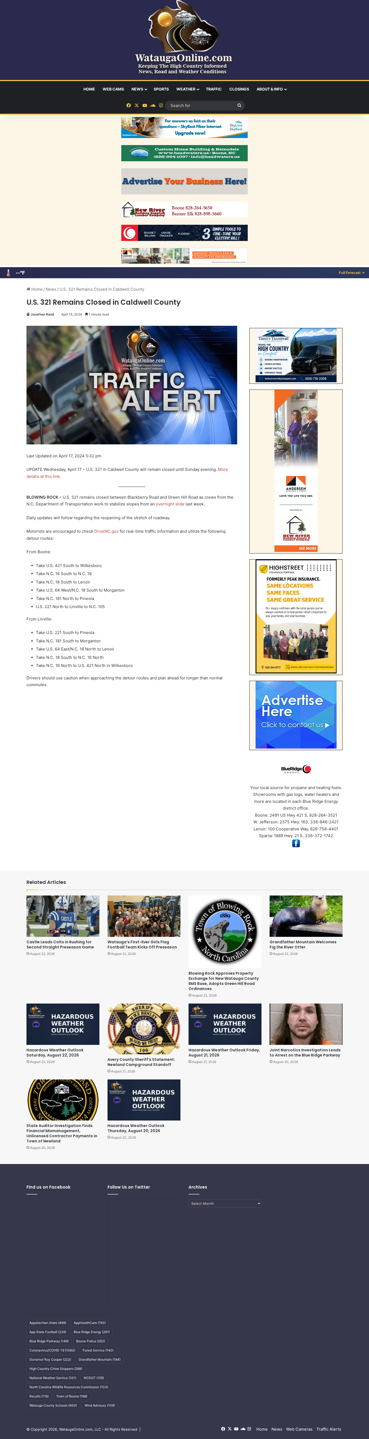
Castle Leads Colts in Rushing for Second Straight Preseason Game (60, 944)
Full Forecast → (352, 272)
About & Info (270, 89)
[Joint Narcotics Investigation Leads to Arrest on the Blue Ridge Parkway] (306, 1024)
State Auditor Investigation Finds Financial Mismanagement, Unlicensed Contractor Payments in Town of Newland (61, 1133)
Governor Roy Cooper (50, 1359)
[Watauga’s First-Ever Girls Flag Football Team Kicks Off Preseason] (144, 916)
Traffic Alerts (328, 1429)
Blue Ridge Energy (92, 1332)
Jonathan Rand (42, 314)
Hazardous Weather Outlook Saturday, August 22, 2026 (54, 1052)
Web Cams (113, 89)
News (137, 89)
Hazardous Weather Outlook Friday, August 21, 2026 (224, 1052)
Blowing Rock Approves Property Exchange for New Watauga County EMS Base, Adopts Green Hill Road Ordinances (224, 981)
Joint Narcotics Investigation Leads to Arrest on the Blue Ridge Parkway (305, 1052)
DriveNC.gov (106, 531)
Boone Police (90, 1341)
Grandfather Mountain (99, 1359)
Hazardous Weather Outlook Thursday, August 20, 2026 (136, 1128)
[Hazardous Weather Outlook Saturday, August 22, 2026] (62, 1024)
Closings (239, 89)
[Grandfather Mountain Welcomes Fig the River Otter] (306, 916)
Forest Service (98, 1350)
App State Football (47, 1332)
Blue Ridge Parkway (49, 1341)
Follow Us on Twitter (129, 1187)
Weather (185, 89)
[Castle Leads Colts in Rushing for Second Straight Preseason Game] (62, 916)
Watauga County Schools (53, 1405)
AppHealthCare (90, 1323)
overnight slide (170, 503)
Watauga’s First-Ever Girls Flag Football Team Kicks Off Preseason (142, 944)
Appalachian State (47, 1323)
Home (89, 89)
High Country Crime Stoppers (55, 1369)
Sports (161, 89)
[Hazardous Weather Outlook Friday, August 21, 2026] (225, 1024)
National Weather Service (52, 1378)
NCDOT (94, 1378)
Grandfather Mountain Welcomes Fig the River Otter (303, 944)
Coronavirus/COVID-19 (52, 1350)
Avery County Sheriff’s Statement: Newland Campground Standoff (141, 1062)
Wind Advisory (100, 1405)
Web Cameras (299, 1429)
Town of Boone (71, 1396)
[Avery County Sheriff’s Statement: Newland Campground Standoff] (144, 1029)
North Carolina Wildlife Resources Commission (68, 1387)
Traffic (214, 89)
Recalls (39, 1396)
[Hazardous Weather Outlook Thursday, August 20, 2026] (144, 1100)
